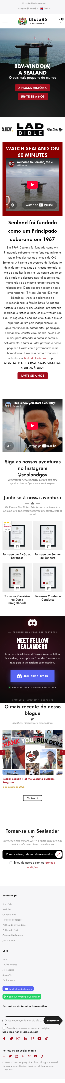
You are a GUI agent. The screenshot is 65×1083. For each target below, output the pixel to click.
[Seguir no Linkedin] (25, 1038)
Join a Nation (8, 940)
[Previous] (2, 752)
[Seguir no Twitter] (11, 1038)
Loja (4, 959)
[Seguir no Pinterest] (32, 1038)
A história (7, 904)
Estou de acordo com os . (28, 1028)
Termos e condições (12, 919)
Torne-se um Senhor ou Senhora (48, 556)
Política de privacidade (14, 925)
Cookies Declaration (12, 935)
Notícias (6, 909)
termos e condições (40, 1028)
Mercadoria (8, 969)
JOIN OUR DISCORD (36, 676)
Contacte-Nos (9, 914)
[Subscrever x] (58, 854)
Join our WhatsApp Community (24, 996)
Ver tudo (31, 798)
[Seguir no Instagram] (18, 1038)
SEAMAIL (7, 975)
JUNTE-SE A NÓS (33, 96)
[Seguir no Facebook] (4, 1038)
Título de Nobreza (35, 358)
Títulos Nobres (9, 964)
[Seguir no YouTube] (39, 1038)
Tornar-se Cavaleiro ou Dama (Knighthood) (17, 599)
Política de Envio (10, 930)
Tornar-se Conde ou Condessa (48, 598)
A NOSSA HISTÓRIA (32, 88)
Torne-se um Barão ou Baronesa (17, 556)
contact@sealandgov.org (35, 3)
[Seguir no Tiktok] (46, 1038)
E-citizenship (8, 980)
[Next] (62, 752)
